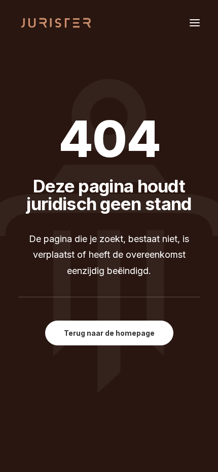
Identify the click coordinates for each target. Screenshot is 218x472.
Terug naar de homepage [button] (109, 333)
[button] (194, 22)
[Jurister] (56, 22)
